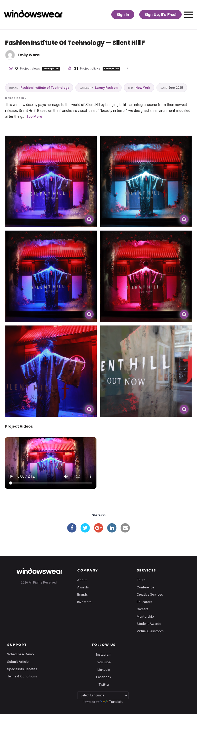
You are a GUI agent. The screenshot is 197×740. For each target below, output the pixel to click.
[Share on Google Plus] (98, 527)
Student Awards (149, 623)
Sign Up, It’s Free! (160, 14)
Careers (142, 609)
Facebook (103, 677)
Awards (83, 587)
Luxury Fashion (98, 88)
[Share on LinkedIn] (111, 527)
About (82, 580)
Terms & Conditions (22, 676)
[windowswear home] (39, 571)
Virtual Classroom (150, 631)
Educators (144, 602)
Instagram (103, 654)
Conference (145, 587)
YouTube (104, 662)
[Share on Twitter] (85, 527)
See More (34, 116)
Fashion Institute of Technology (39, 88)
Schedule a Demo (20, 654)
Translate (116, 701)
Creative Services (150, 594)
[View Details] (51, 181)
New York (139, 88)
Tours (141, 580)
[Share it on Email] (125, 527)
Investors (84, 602)
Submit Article (17, 661)
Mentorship (145, 616)
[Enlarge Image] (89, 219)
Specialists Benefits (22, 669)
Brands (82, 594)
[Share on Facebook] (71, 527)
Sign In (122, 14)
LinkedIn (103, 669)
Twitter (103, 684)
